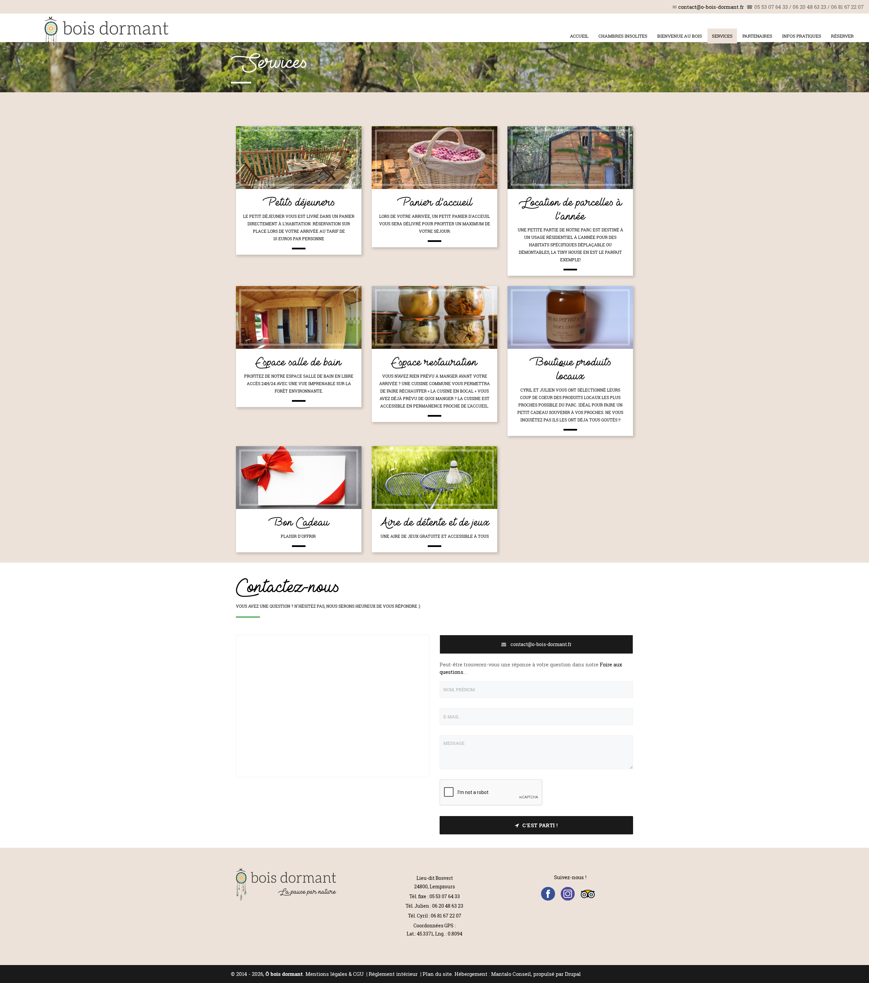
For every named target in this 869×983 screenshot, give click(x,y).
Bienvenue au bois (679, 36)
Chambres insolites (622, 36)
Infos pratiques (801, 36)
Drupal (573, 973)
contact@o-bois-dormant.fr (711, 6)
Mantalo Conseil (511, 973)
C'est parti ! (540, 825)
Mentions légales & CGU (335, 973)
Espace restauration (434, 362)
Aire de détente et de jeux (434, 522)
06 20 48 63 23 (447, 906)
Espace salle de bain (298, 362)
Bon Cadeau (299, 522)
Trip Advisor (588, 894)
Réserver (842, 36)
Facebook (548, 894)
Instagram (568, 894)
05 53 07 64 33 (444, 896)
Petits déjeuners (299, 202)
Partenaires (757, 36)
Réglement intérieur (394, 973)
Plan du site (437, 973)
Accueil (579, 36)
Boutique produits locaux (570, 369)
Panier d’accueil (434, 202)
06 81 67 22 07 (446, 915)
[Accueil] (106, 36)
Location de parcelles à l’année (570, 209)
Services (722, 36)
